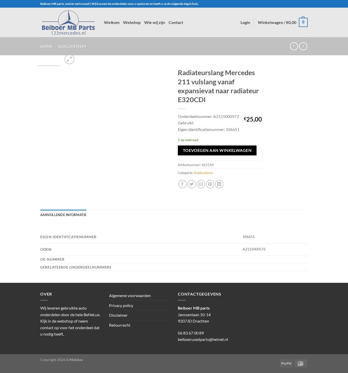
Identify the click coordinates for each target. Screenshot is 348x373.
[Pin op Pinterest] (210, 184)
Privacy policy (121, 305)
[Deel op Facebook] (182, 184)
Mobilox (76, 359)
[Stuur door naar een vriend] (201, 184)
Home (46, 46)
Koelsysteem (72, 46)
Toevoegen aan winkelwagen (217, 150)
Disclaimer (118, 315)
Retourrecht (119, 325)
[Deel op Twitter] (192, 184)
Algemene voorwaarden (130, 295)
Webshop (132, 22)
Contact (176, 22)
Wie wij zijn (154, 22)
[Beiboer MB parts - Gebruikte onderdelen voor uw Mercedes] (68, 22)
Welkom (111, 22)
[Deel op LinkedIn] (219, 184)
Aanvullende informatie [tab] (63, 215)
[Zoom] (69, 59)
